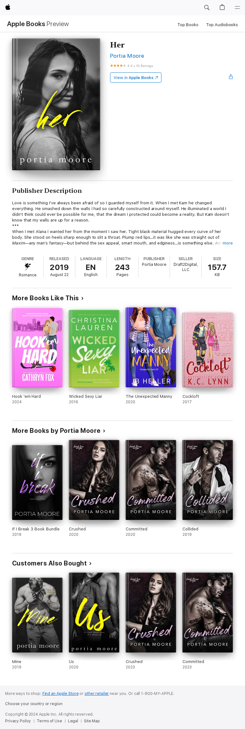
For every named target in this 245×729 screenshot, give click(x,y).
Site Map (92, 721)
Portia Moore (127, 55)
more (228, 243)
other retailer (97, 693)
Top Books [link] (187, 24)
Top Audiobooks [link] (222, 24)
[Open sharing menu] (231, 77)
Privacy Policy (18, 721)
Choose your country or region (34, 704)
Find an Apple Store (60, 693)
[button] (206, 7)
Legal (73, 721)
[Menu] (237, 7)
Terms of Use (49, 721)
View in (133, 77)
